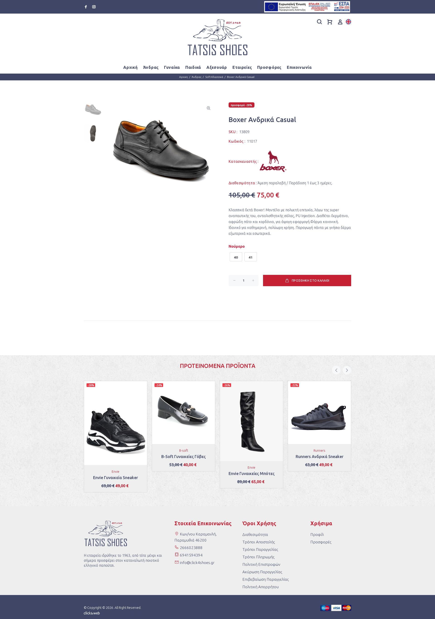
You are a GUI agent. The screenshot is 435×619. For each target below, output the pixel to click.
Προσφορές (320, 542)
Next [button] (347, 370)
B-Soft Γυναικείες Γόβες (183, 456)
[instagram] (93, 7)
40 (236, 257)
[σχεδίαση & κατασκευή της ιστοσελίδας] (92, 612)
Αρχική (130, 67)
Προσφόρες (269, 67)
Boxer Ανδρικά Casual (240, 76)
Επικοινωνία (299, 67)
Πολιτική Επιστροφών (261, 564)
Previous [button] (336, 370)
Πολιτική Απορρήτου (260, 587)
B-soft (183, 450)
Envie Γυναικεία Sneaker (115, 477)
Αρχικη (183, 76)
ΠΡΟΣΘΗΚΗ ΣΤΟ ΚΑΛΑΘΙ (310, 280)
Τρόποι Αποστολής (258, 542)
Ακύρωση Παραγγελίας (262, 572)
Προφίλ (317, 534)
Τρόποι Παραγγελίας (260, 549)
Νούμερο (237, 246)
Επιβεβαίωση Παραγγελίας (265, 579)
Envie (115, 471)
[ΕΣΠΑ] (307, 6)
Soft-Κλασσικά (214, 76)
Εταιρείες (242, 67)
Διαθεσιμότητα (255, 534)
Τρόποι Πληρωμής (258, 557)
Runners (319, 450)
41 (251, 257)
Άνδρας (196, 76)
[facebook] (86, 7)
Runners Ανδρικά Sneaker (319, 456)
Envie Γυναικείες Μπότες (252, 473)
